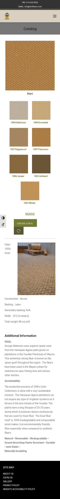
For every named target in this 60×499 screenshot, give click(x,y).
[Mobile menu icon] (55, 16)
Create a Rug (25, 223)
